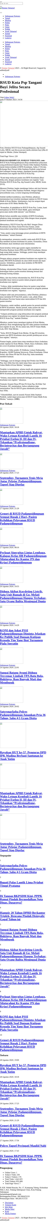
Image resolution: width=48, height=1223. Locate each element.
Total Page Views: (12, 1183)
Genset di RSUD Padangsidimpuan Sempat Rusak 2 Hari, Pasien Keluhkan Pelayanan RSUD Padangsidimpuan (22, 518)
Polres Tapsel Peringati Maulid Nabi (23, 1145)
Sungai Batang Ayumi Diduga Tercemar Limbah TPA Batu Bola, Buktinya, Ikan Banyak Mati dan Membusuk (21, 677)
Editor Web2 (9, 97)
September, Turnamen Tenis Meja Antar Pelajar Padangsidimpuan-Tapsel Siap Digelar (21, 481)
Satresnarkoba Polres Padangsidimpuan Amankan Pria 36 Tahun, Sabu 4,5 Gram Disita (23, 715)
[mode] (1, 6)
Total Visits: (10, 1179)
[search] (1, 1)
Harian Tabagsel (8, 68)
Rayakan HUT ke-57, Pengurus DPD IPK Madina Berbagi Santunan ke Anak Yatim (23, 756)
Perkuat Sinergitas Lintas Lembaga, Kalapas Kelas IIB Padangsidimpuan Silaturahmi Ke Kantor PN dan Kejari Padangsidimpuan (23, 557)
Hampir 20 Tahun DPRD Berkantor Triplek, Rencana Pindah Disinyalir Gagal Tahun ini (22, 916)
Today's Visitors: (11, 1177)
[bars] (1, 12)
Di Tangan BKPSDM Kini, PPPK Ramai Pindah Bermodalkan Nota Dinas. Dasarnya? (21, 899)
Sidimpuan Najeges (12, 77)
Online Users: (10, 1173)
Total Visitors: (10, 1181)
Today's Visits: (11, 1175)
